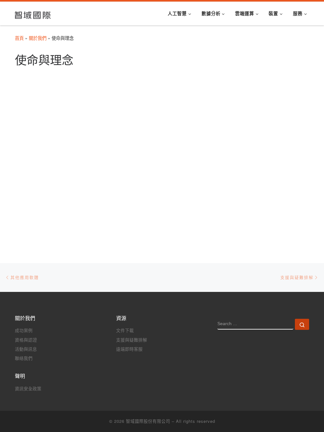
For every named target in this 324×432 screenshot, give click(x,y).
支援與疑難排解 (131, 340)
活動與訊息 (26, 349)
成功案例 (24, 330)
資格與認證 (26, 340)
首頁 (19, 38)
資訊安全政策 (28, 389)
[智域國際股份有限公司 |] (33, 13)
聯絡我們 (24, 358)
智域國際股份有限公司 (148, 421)
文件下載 (125, 330)
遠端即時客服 (129, 349)
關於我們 (38, 38)
